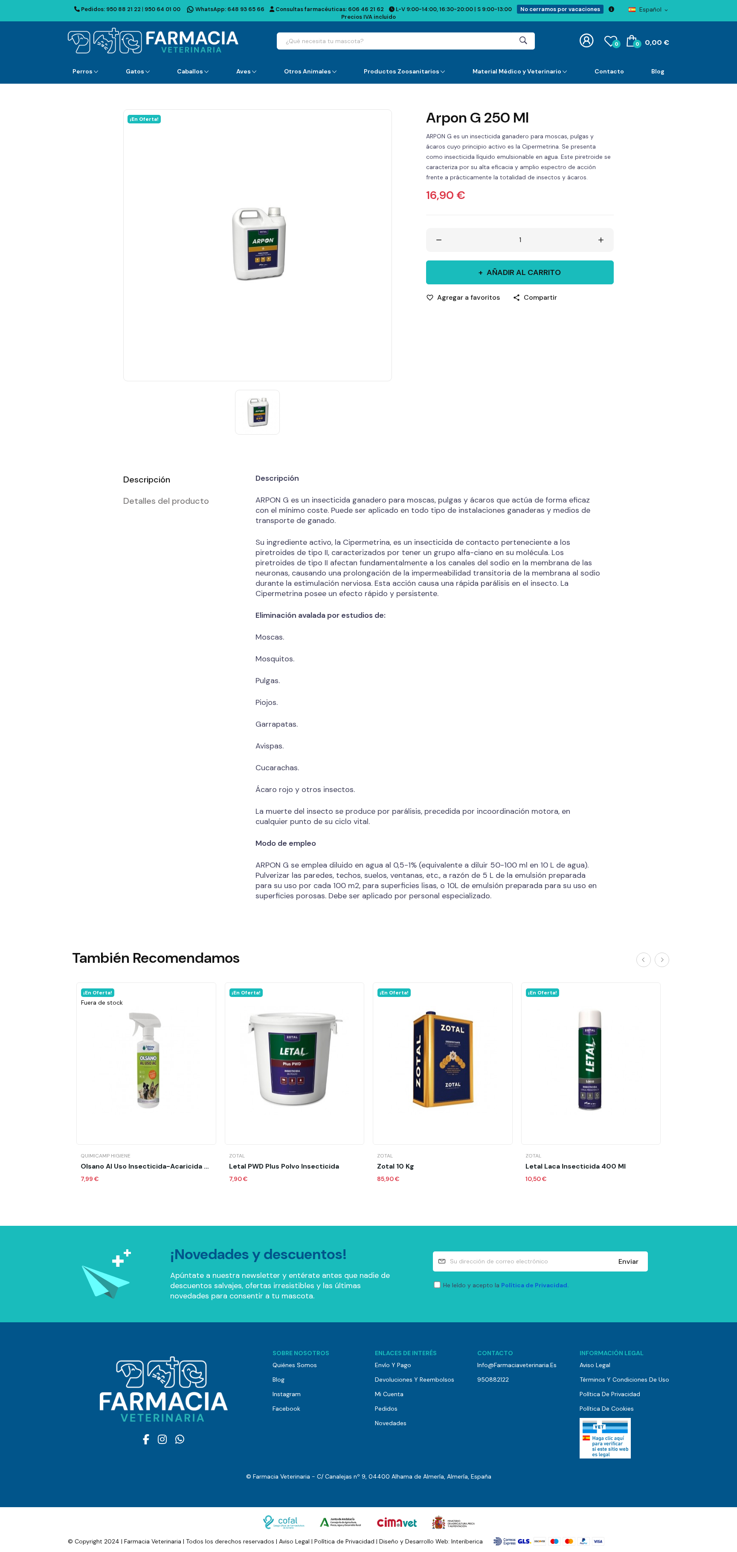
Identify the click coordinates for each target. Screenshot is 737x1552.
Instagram (287, 1394)
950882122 (493, 1379)
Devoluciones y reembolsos (414, 1379)
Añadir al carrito (524, 272)
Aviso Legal (595, 1365)
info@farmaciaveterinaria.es (517, 1365)
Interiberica (467, 1541)
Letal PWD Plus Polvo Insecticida (284, 1166)
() (616, 44)
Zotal (237, 1155)
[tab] (178, 479)
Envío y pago (393, 1365)
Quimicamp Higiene (106, 1155)
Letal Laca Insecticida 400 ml (575, 1166)
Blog (278, 1379)
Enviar (628, 1261)
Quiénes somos (295, 1365)
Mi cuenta (389, 1394)
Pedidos (386, 1408)
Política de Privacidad (610, 1394)
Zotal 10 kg (395, 1166)
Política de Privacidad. (535, 1285)
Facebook (286, 1408)
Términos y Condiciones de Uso (624, 1379)
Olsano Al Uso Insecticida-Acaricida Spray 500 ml (146, 1166)
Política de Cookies (607, 1408)
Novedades (390, 1423)
